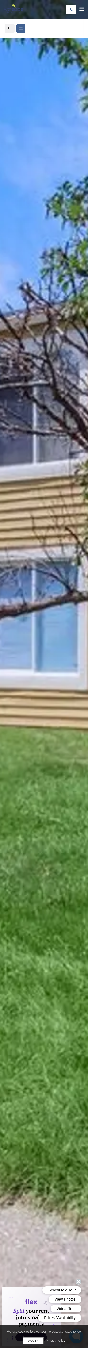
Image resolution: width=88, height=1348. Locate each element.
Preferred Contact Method (35, 467)
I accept (33, 1340)
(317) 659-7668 (22, 351)
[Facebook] (10, 362)
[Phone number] (71, 9)
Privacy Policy (55, 1340)
